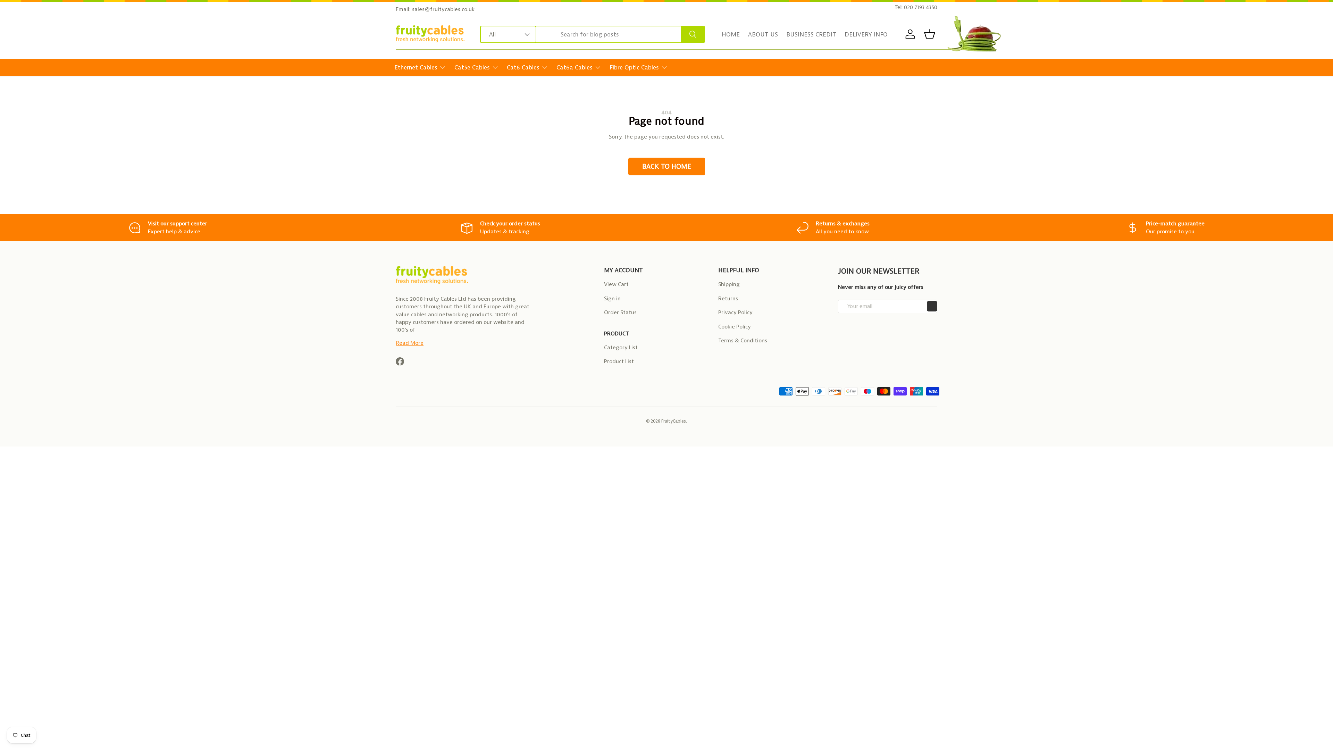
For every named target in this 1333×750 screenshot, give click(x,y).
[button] (929, 34)
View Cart (616, 284)
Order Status (620, 312)
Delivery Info (866, 34)
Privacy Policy (735, 312)
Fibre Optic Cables (634, 67)
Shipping (729, 284)
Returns (728, 298)
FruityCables (673, 421)
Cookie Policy (734, 326)
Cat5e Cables (472, 67)
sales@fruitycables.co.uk (443, 9)
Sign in (612, 298)
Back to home (666, 166)
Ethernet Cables (415, 67)
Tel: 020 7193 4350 (916, 7)
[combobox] (592, 34)
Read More (410, 343)
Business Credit (811, 34)
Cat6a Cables (574, 67)
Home (731, 34)
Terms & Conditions (742, 340)
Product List (619, 361)
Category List (621, 347)
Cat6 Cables (523, 67)
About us (763, 34)
